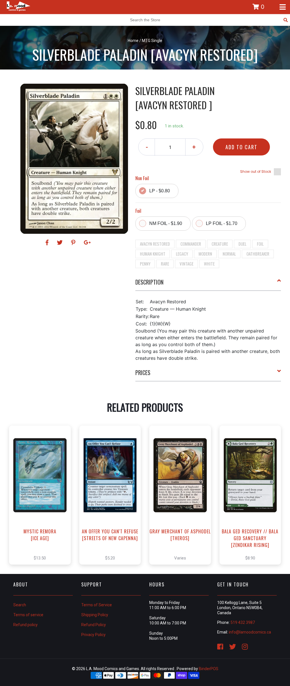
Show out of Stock (255, 171)
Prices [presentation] (142, 372)
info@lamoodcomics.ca (250, 632)
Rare (165, 263)
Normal (229, 254)
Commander (190, 244)
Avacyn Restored (155, 244)
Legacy (182, 254)
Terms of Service (96, 605)
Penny (145, 263)
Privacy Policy (93, 634)
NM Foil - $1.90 (165, 223)
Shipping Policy (94, 615)
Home (133, 40)
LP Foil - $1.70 (221, 223)
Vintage (186, 263)
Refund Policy (93, 624)
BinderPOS (208, 668)
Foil (260, 244)
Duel (242, 244)
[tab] (208, 284)
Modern (205, 254)
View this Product (42, 501)
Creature (220, 244)
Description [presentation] (149, 282)
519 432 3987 (243, 622)
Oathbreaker (257, 254)
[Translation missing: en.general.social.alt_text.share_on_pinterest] (74, 242)
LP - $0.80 (159, 190)
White (209, 263)
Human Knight (152, 254)
